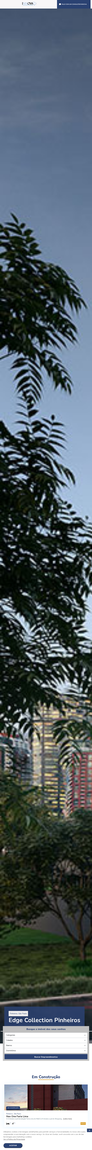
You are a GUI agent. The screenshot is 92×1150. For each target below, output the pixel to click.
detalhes (83, 1123)
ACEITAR (13, 1145)
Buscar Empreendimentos (46, 1057)
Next (91, 526)
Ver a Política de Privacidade (14, 1139)
